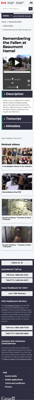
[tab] (17, 94)
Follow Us (20, 263)
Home (4, 22)
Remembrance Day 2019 (11, 192)
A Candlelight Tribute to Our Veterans (17, 166)
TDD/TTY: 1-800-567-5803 (17, 334)
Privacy (8, 387)
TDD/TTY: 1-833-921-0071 (17, 280)
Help (5, 372)
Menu (6, 16)
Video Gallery (8, 26)
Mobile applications (14, 380)
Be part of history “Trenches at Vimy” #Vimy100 (16, 218)
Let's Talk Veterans (17, 293)
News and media (15, 22)
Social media (11, 376)
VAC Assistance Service (12, 305)
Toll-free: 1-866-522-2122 (17, 275)
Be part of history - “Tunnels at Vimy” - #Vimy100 (16, 246)
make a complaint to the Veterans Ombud (17, 359)
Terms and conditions (15, 383)
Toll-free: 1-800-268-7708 (17, 328)
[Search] (31, 8)
